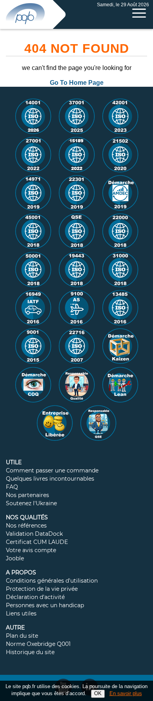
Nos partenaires (27, 495)
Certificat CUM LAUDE (37, 542)
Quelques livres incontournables (50, 479)
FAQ (12, 487)
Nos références (26, 526)
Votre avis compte (31, 550)
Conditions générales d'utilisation (52, 581)
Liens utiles (21, 614)
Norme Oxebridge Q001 (38, 644)
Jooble (15, 559)
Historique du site (30, 652)
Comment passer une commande (52, 471)
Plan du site (22, 636)
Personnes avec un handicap (45, 606)
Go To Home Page (77, 82)
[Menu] (139, 13)
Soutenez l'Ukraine (31, 504)
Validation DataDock (34, 534)
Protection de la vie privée (42, 589)
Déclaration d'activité (35, 597)
